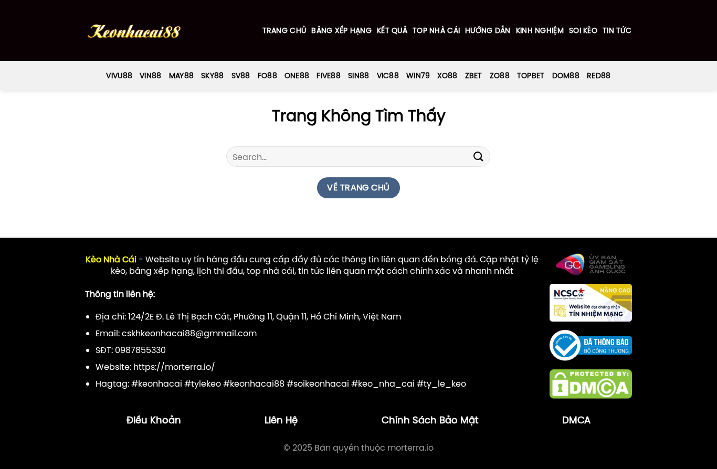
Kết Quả (392, 30)
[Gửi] (478, 156)
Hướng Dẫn (488, 30)
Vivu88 (119, 75)
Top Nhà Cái (436, 30)
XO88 (447, 75)
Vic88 (388, 75)
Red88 (598, 75)
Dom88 (565, 75)
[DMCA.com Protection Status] (591, 383)
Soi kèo (583, 30)
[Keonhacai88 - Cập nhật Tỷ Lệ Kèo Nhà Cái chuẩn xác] (134, 30)
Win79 (418, 75)
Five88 (329, 75)
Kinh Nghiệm (540, 30)
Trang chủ (284, 30)
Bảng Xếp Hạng (341, 30)
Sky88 (212, 75)
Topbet (531, 75)
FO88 (267, 75)
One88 (296, 75)
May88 (181, 75)
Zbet (473, 75)
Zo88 (500, 75)
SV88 (240, 75)
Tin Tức (617, 30)
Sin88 (358, 75)
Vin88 (150, 75)
